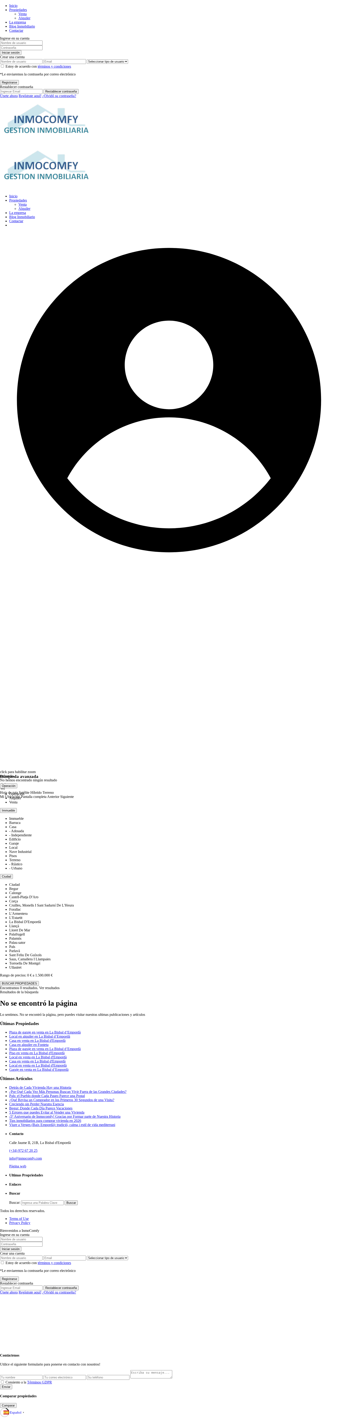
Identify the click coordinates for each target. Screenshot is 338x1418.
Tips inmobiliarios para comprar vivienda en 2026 (45, 1121)
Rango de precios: (13, 975)
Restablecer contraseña (61, 91)
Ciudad (6, 876)
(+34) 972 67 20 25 (23, 1150)
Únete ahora (9, 96)
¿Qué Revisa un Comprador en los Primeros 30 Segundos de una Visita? (61, 1100)
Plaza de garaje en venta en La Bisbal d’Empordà (45, 1032)
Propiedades (18, 10)
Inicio (13, 6)
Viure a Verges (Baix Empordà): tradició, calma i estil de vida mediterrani (62, 1125)
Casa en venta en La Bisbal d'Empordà (37, 1041)
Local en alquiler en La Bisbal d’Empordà (39, 1036)
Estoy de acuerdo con (38, 66)
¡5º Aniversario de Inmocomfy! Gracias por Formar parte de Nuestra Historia (64, 1116)
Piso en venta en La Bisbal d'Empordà (37, 1053)
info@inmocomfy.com (25, 1158)
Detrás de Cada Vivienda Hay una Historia (40, 1087)
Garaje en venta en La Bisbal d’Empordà (39, 1069)
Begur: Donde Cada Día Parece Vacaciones (40, 1108)
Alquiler (24, 18)
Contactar (16, 30)
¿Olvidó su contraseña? (59, 96)
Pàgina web (17, 1166)
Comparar (8, 1405)
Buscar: (14, 1202)
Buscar (71, 1202)
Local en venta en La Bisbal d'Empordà (38, 1057)
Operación (8, 786)
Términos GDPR (39, 1382)
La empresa (17, 22)
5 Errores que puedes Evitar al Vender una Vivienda (46, 1112)
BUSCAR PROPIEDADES (19, 983)
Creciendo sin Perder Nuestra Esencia (36, 1104)
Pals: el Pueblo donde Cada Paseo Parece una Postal (47, 1096)
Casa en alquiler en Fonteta (29, 1045)
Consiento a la (29, 1382)
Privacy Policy (19, 1223)
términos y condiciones (54, 66)
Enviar (6, 1387)
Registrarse (9, 82)
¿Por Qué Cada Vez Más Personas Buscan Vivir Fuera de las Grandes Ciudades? (67, 1092)
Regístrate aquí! (30, 96)
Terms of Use (19, 1219)
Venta (22, 14)
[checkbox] (2, 1381)
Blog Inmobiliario (22, 26)
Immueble (8, 810)
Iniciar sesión (11, 52)
